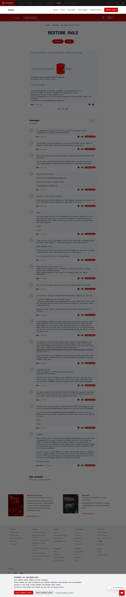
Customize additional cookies (64, 592)
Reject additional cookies (44, 592)
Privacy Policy (59, 587)
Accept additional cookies (23, 592)
